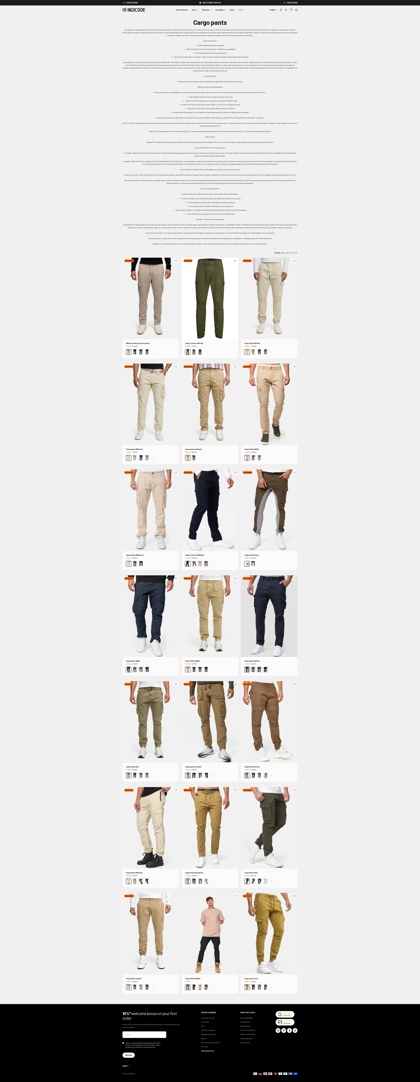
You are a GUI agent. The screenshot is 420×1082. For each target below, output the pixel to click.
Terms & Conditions (247, 1030)
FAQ (202, 1026)
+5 (271, 987)
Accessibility (245, 1042)
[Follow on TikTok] (295, 1030)
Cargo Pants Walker (192, 661)
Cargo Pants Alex (251, 873)
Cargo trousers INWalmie (194, 555)
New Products (182, 10)
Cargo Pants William (192, 978)
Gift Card (204, 1047)
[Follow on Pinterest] (283, 1030)
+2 (153, 352)
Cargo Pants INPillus (252, 343)
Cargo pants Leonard (193, 767)
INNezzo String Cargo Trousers (138, 343)
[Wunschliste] (291, 10)
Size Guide (205, 1022)
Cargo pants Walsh (133, 661)
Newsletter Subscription (210, 1042)
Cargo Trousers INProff (194, 343)
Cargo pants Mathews (134, 873)
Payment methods (208, 1030)
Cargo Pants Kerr (132, 767)
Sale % (241, 10)
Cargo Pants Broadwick (194, 873)
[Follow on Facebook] (289, 1030)
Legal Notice (245, 1022)
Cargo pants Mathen (252, 661)
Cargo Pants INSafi (251, 449)
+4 (271, 352)
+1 (212, 564)
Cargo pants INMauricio (135, 555)
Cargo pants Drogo (251, 555)
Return (203, 1038)
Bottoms (205, 10)
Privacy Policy (245, 1026)
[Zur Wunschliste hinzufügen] (176, 261)
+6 (271, 881)
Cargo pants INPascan (134, 449)
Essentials (219, 10)
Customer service (208, 1018)
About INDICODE (246, 1018)
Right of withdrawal (247, 1034)
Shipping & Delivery (208, 1034)
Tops (194, 10)
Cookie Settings (246, 1038)
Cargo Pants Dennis (252, 767)
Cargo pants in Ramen (193, 449)
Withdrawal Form (207, 1051)
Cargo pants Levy (251, 978)
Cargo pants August (133, 978)
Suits (232, 10)
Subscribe (128, 1055)
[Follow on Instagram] (278, 1030)
